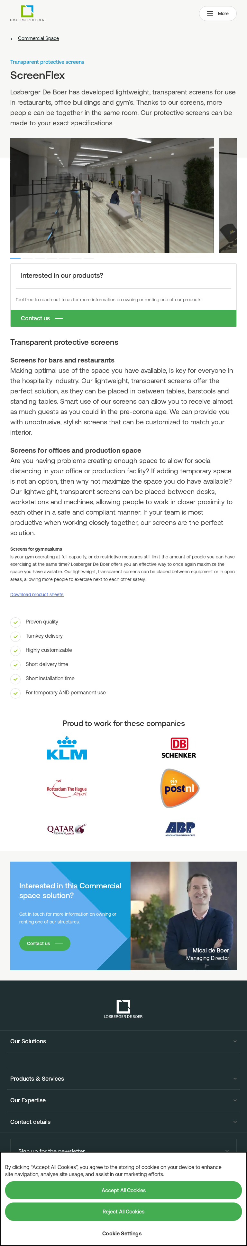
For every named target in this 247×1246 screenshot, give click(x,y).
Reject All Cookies (123, 1211)
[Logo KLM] (67, 747)
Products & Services (37, 1079)
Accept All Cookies (124, 1190)
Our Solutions (28, 1041)
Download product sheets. (37, 594)
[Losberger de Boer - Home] (123, 1009)
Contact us (35, 318)
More (223, 13)
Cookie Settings (121, 1233)
